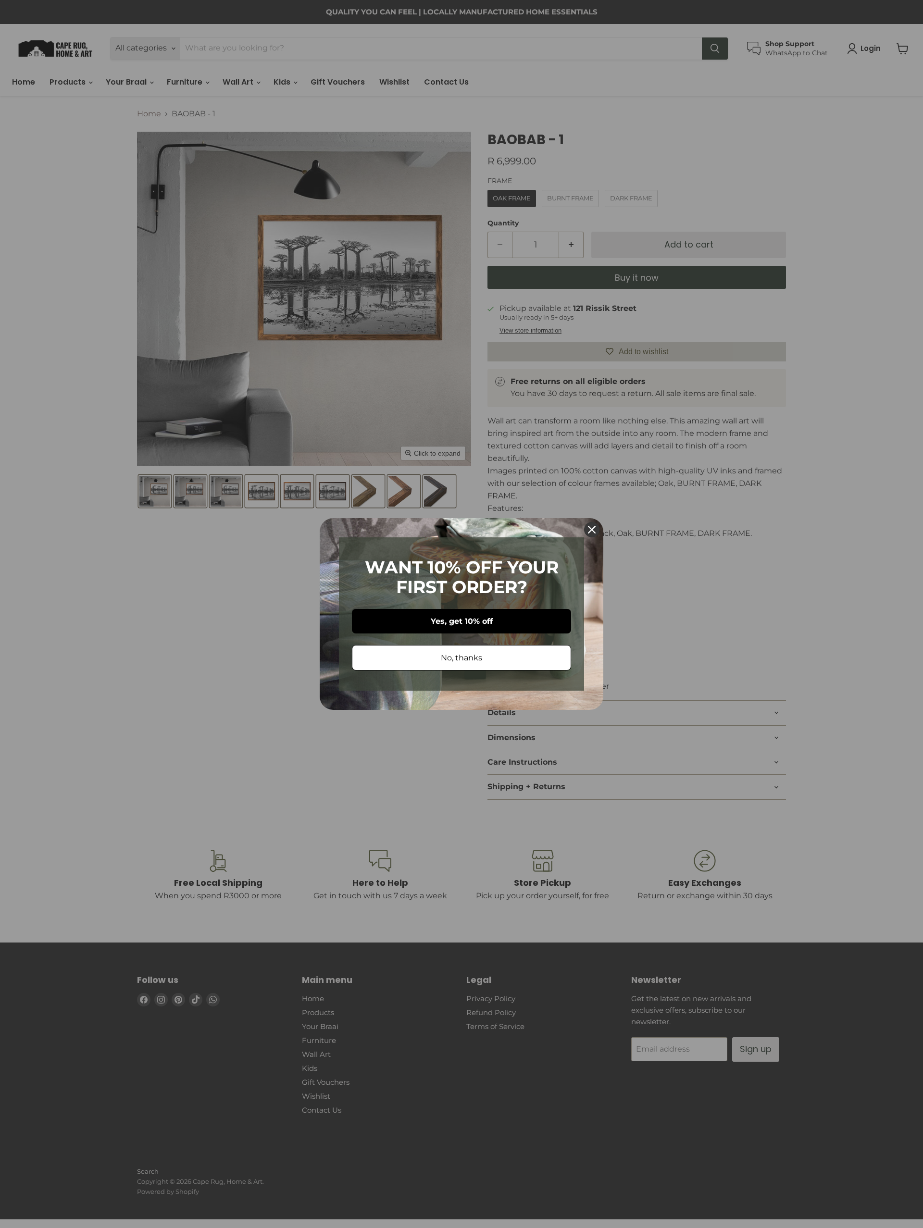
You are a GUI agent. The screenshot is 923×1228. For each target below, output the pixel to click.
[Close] (591, 529)
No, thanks (461, 657)
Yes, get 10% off (462, 621)
